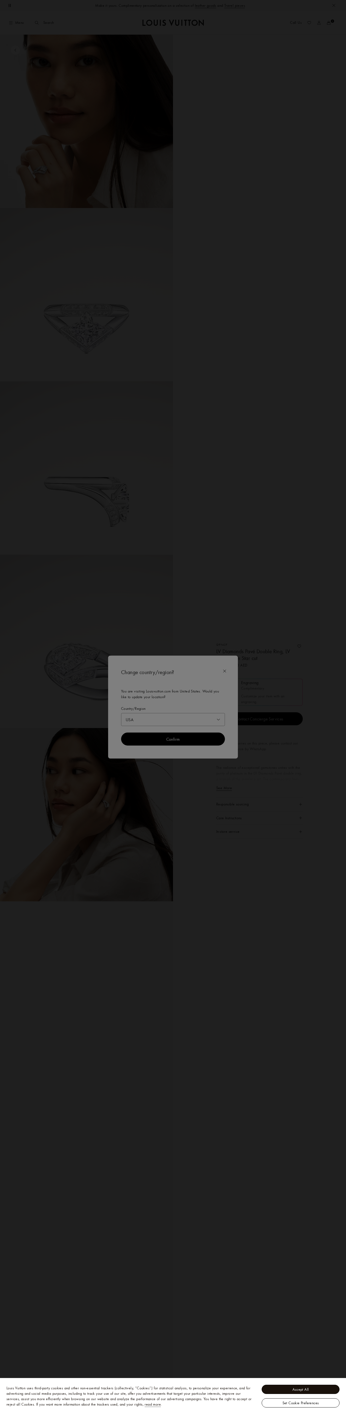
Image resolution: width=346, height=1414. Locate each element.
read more (153, 1404)
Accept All (300, 1389)
